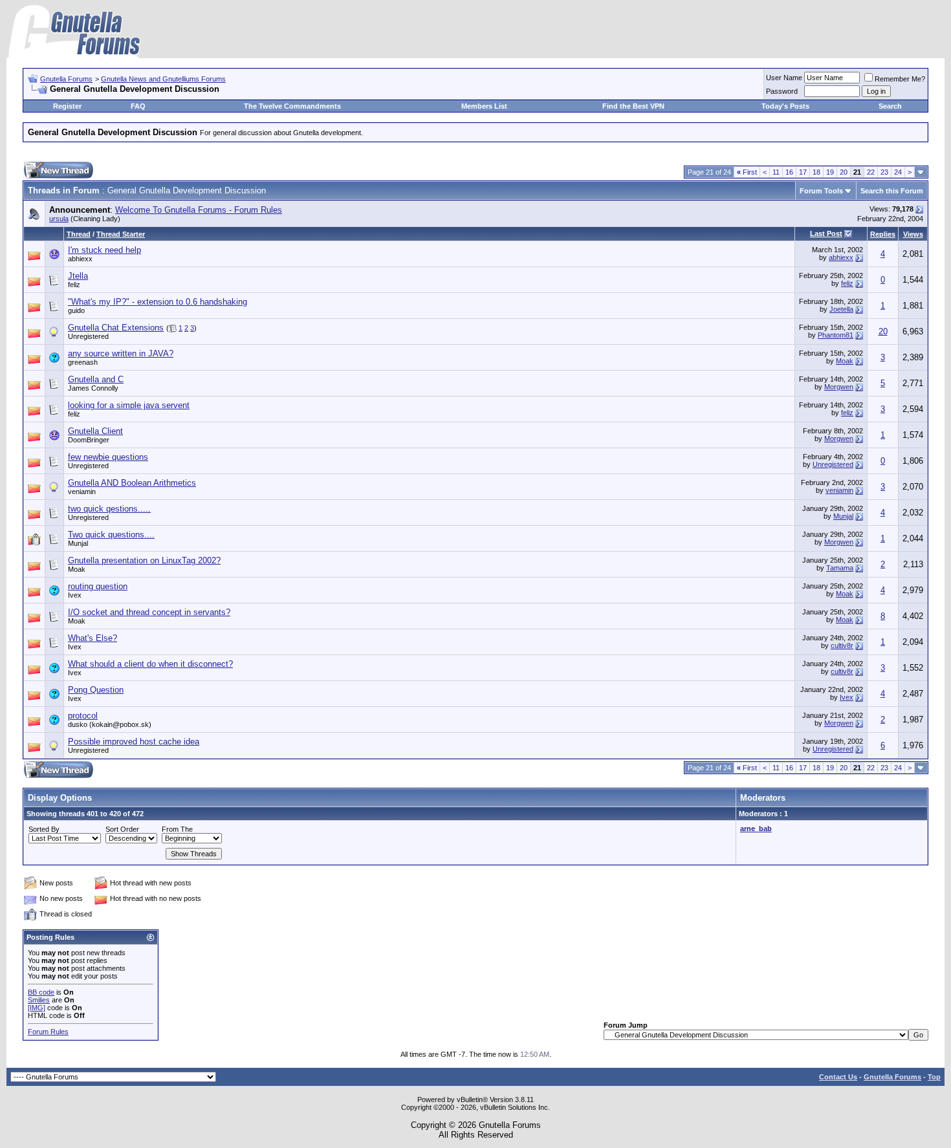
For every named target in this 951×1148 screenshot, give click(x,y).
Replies (882, 234)
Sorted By (44, 829)
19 (830, 172)
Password (782, 91)
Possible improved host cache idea (133, 741)
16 (789, 172)
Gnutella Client (95, 431)
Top (934, 1077)
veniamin (82, 491)
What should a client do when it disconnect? (150, 664)
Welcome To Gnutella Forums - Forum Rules (198, 210)
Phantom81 (835, 335)
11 (776, 172)
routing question (97, 586)
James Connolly (93, 388)
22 (871, 172)
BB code (41, 992)
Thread (79, 234)
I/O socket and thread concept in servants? (149, 612)
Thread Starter (120, 234)
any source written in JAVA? (120, 353)
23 (884, 172)
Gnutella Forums (66, 79)
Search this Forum (891, 191)
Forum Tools (821, 191)
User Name (784, 77)
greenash (83, 362)
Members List (484, 106)
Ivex (75, 595)
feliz (74, 284)
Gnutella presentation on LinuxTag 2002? (144, 560)
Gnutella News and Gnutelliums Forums (163, 79)
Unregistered (833, 464)
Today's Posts (785, 106)
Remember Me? (900, 79)
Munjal (843, 516)
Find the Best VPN (633, 106)
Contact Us (838, 1077)
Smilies (39, 1000)
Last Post (826, 233)
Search (890, 106)
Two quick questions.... (111, 534)
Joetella (841, 309)
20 (843, 172)
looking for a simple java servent (129, 405)
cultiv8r (842, 645)
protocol (83, 715)
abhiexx (80, 259)
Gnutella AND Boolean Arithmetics (132, 483)
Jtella (78, 276)
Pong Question (96, 690)
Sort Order (122, 829)
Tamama (839, 568)
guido (76, 310)
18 (816, 172)
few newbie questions (108, 457)
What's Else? (92, 638)
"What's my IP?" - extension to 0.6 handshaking (157, 302)
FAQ (138, 106)
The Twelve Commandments (292, 106)
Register (67, 106)
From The (177, 829)
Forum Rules (48, 1031)
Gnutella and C (96, 379)
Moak (844, 361)
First (747, 172)
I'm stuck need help (104, 250)
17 (803, 172)
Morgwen (838, 387)
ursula (59, 218)
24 (898, 172)
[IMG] (36, 1008)
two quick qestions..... (109, 509)
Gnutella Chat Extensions (116, 327)
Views (913, 234)
